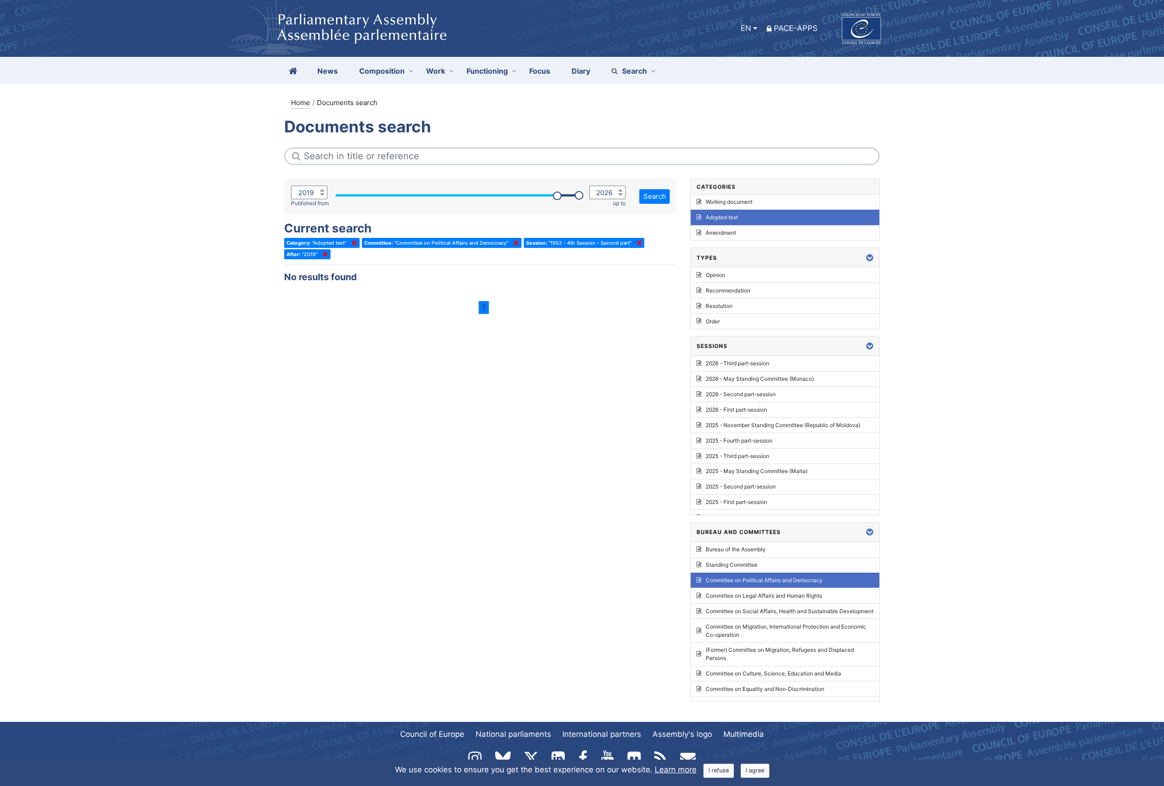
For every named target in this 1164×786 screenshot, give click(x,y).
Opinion (715, 275)
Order (713, 321)
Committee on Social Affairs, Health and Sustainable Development (789, 611)
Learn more (676, 769)
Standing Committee (732, 564)
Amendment (721, 232)
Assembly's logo (682, 734)
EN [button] (746, 28)
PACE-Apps (796, 28)
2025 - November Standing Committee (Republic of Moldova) (783, 425)
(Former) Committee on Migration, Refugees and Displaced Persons (780, 653)
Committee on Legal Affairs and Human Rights (764, 595)
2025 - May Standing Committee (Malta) (757, 471)
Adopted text (722, 217)
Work (435, 71)
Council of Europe (432, 734)
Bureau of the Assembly (736, 549)
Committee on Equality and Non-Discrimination (765, 688)
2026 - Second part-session (741, 394)
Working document (729, 201)
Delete (352, 242)
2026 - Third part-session (737, 363)
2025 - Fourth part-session (739, 440)
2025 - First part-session (736, 502)
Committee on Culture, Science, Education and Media (773, 673)
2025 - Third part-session (737, 456)
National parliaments (513, 734)
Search (634, 71)
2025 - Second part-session (741, 486)
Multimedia (743, 734)
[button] (869, 258)
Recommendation (728, 290)
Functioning (487, 71)
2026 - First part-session (736, 409)
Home (300, 102)
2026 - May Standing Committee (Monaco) (760, 378)
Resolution (719, 305)
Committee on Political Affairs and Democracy (764, 580)
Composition (382, 71)
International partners (601, 734)
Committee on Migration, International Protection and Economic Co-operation (786, 630)
